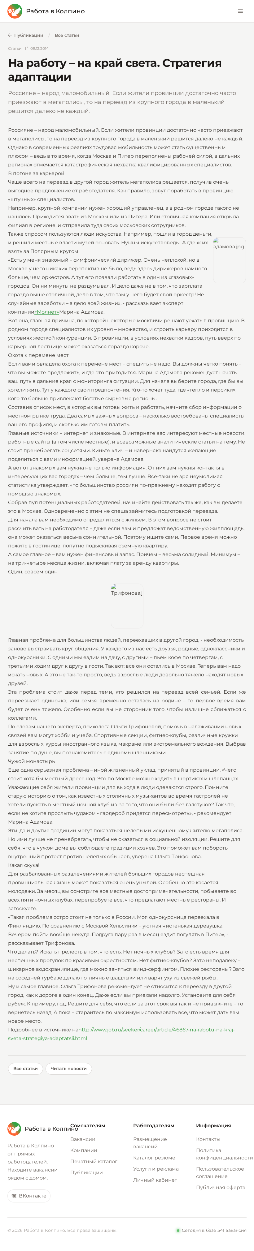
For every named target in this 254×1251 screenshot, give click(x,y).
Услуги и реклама (156, 1169)
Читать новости (69, 1068)
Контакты (208, 1139)
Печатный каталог (93, 1161)
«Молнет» (46, 312)
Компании (83, 1150)
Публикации (28, 35)
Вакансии (82, 1139)
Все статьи (67, 35)
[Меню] (240, 11)
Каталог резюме (154, 1158)
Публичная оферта (220, 1187)
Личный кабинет (155, 1180)
